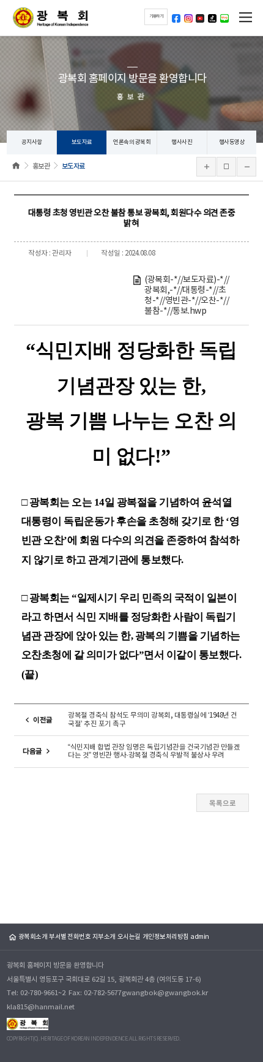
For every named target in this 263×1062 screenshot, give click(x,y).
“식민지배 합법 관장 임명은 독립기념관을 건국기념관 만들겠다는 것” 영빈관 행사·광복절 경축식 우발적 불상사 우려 (154, 751)
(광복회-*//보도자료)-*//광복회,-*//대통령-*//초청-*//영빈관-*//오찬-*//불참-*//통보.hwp (186, 295)
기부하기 (156, 16)
